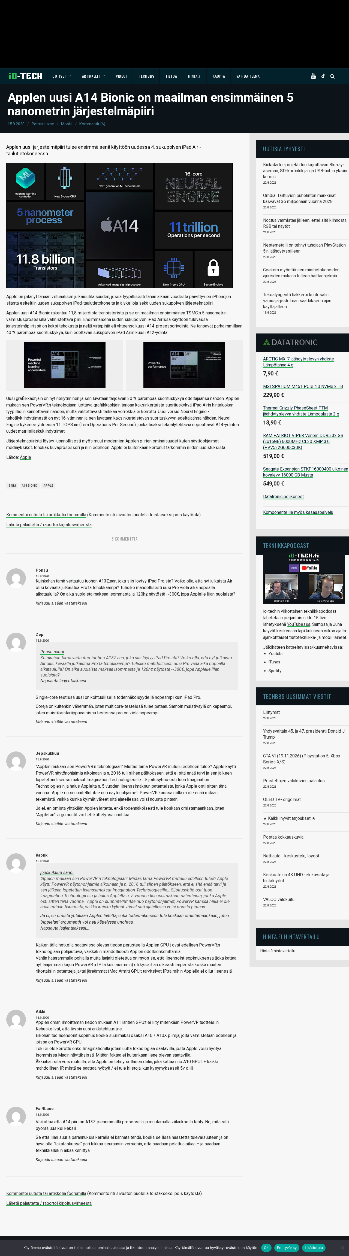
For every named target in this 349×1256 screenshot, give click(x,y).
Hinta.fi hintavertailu (277, 950)
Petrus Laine (43, 124)
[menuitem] (61, 76)
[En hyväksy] (342, 1248)
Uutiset (59, 76)
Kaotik (41, 855)
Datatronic (292, 342)
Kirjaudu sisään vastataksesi (61, 603)
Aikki (40, 1011)
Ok (266, 1247)
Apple (25, 457)
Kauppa (219, 76)
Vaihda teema (248, 76)
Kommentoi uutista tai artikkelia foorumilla (46, 514)
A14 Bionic (30, 485)
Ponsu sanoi (52, 651)
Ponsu (42, 570)
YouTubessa (298, 624)
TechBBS (146, 76)
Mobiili (66, 124)
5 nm (12, 485)
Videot (122, 76)
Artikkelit (91, 76)
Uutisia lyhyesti (284, 148)
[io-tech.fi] (25, 76)
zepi (40, 634)
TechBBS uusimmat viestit (297, 696)
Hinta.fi (194, 76)
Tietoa (171, 76)
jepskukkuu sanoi (57, 872)
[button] (314, 76)
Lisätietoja (314, 1247)
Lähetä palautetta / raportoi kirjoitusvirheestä (49, 524)
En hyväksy (287, 1247)
